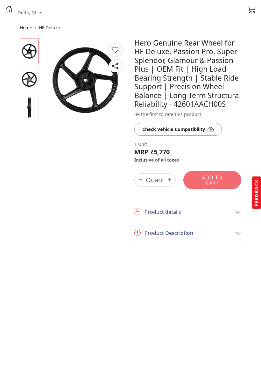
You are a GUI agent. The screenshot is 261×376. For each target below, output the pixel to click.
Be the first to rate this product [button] (167, 114)
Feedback (256, 192)
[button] (9, 9)
